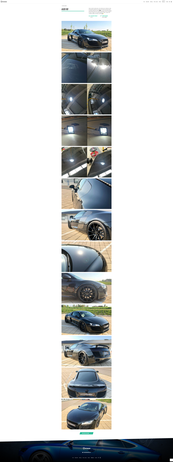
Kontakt (167, 1)
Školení (160, 1)
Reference (163, 1)
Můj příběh (147, 1)
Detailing (151, 1)
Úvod (144, 1)
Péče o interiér (156, 1)
